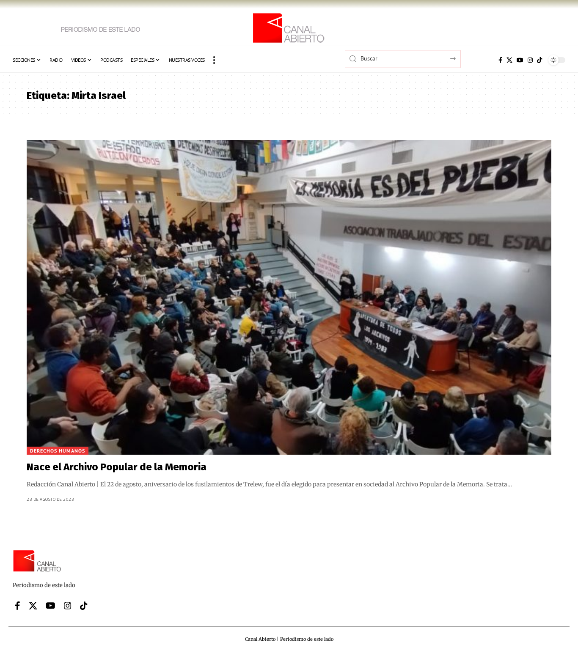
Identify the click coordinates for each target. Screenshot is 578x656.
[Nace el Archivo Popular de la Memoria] (289, 297)
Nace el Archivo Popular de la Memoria (116, 467)
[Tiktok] (539, 60)
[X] (509, 60)
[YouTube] (520, 60)
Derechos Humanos (57, 450)
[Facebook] (500, 60)
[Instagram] (530, 60)
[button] (214, 60)
